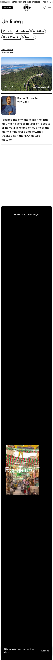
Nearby (7, 7)
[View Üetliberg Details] (28, 176)
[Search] (45, 7)
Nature (29, 37)
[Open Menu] (50, 7)
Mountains (22, 31)
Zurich (7, 31)
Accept (45, 650)
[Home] (26, 7)
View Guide (23, 101)
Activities (38, 31)
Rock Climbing (12, 37)
